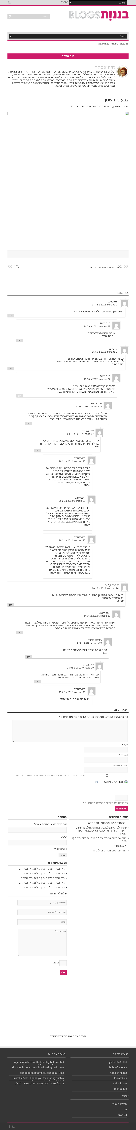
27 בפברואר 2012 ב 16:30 (97, 379)
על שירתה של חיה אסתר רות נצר (106, 266)
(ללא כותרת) (120, 845)
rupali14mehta (118, 1072)
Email (124, 755)
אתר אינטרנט (120, 765)
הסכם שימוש (119, 1104)
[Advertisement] (68, 1006)
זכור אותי (59, 849)
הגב (10, 316)
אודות (124, 1109)
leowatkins (120, 1078)
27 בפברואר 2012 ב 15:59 (105, 352)
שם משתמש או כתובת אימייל (50, 824)
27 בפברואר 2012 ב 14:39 (97, 326)
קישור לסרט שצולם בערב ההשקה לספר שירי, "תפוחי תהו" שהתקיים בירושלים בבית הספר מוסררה (101, 830)
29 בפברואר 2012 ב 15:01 (80, 668)
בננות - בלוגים (118, 43)
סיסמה (63, 836)
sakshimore (120, 1083)
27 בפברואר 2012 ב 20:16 (80, 434)
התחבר (64, 2)
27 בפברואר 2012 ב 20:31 (72, 540)
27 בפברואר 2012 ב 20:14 (88, 406)
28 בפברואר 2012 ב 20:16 (105, 588)
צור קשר (122, 1114)
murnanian (120, 1088)
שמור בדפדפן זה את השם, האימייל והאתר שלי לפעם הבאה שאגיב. (48, 775)
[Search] (9, 16)
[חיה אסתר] (99, 19)
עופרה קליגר (112, 585)
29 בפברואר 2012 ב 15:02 (72, 692)
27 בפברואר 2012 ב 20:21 (72, 461)
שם (126, 745)
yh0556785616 (118, 1062)
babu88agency (118, 1067)
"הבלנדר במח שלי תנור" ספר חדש (107, 823)
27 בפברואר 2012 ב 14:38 (105, 304)
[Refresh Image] (97, 782)
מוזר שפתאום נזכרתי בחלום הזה (109, 850)
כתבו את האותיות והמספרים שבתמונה (106, 803)
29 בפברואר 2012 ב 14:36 (97, 616)
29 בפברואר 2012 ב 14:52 (88, 643)
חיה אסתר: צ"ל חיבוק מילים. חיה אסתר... (42, 868)
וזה (16, 266)
